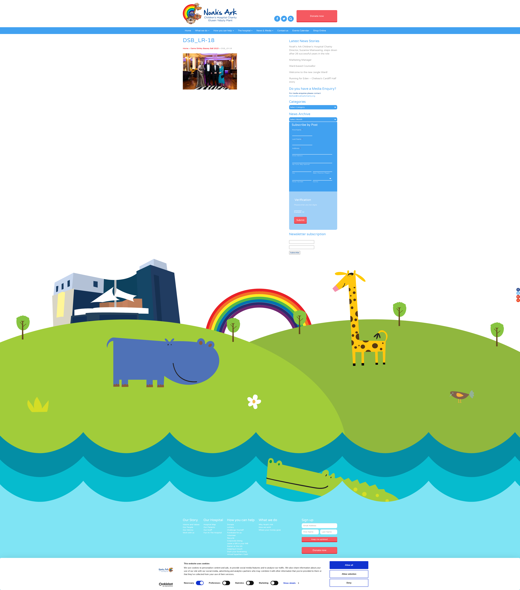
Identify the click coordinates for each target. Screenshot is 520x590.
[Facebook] (518, 289)
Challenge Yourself (235, 530)
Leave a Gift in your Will (237, 543)
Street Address (297, 156)
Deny (349, 583)
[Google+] (518, 296)
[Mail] (518, 300)
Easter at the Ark (234, 546)
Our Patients (209, 527)
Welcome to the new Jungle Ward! (308, 72)
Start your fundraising (237, 551)
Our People (188, 527)
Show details (289, 583)
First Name (297, 130)
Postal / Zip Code (297, 182)
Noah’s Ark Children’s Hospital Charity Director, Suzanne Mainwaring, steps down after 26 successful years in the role (313, 50)
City (293, 173)
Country (315, 182)
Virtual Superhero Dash (237, 554)
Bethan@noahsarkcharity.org (302, 96)
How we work (265, 527)
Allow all (349, 565)
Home (188, 30)
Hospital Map (210, 524)
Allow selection (349, 574)
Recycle (230, 538)
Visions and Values (191, 524)
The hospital (244, 30)
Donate (230, 524)
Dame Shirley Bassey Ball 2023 (205, 48)
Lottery (230, 527)
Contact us (282, 30)
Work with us (188, 533)
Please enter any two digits (305, 205)
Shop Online (319, 30)
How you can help (223, 30)
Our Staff (208, 530)
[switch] (226, 583)
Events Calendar (300, 30)
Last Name (297, 139)
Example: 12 (299, 212)
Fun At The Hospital (213, 533)
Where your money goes (270, 530)
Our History (188, 530)
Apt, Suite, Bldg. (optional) (301, 164)
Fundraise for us (234, 533)
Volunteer (231, 535)
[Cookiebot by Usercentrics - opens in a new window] (166, 585)
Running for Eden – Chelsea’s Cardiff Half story (312, 80)
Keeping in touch (234, 549)
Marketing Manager (300, 59)
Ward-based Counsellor (302, 65)
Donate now (317, 15)
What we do (201, 30)
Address (296, 148)
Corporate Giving (234, 541)
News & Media (264, 30)
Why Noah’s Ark (266, 524)
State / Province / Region (321, 173)
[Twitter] (518, 293)
